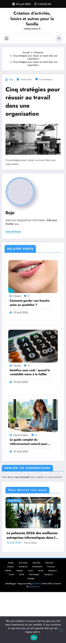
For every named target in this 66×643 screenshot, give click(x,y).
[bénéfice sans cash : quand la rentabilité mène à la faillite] (33, 345)
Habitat (8, 575)
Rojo (11, 79)
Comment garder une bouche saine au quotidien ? (30, 303)
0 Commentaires (46, 79)
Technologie (34, 579)
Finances (50, 571)
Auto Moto (23, 568)
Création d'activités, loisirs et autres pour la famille (32, 18)
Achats (11, 568)
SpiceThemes (34, 591)
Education (49, 568)
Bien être (36, 568)
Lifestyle (19, 575)
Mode (24, 500)
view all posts (13, 231)
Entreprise (23, 571)
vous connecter (22, 477)
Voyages (30, 583)
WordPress (36, 588)
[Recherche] (59, 38)
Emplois (10, 571)
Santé (21, 579)
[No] (61, 630)
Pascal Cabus (20, 435)
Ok (34, 637)
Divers (11, 579)
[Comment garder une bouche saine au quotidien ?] (33, 276)
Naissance (52, 575)
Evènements (37, 571)
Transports (48, 579)
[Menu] (6, 38)
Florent (17, 296)
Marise (41, 548)
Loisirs (30, 575)
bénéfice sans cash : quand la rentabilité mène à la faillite (30, 372)
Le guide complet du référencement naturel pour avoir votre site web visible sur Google (30, 442)
